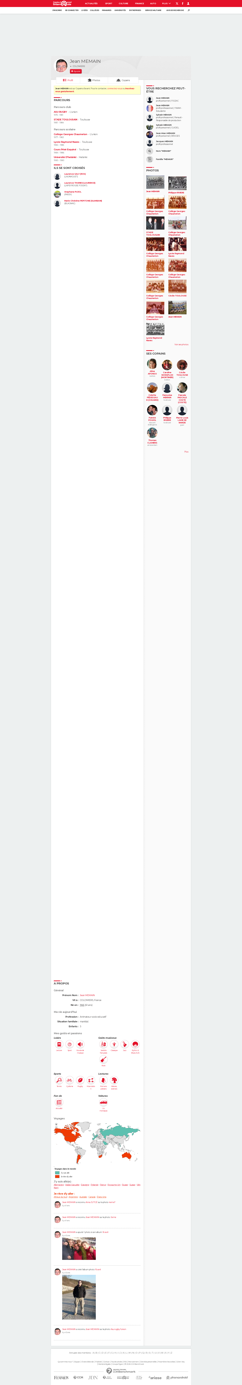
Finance (139, 3)
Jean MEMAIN (69, 1202)
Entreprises (135, 10)
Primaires (106, 10)
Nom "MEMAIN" (163, 151)
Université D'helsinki (65, 157)
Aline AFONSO (152, 372)
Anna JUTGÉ (91, 1202)
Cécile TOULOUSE (177, 296)
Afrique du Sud (60, 1197)
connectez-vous (114, 88)
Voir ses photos (181, 344)
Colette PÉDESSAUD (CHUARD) (152, 397)
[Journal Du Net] (93, 1377)
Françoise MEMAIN (167, 396)
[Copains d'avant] (123, 1377)
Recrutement (133, 1362)
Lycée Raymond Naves (66, 142)
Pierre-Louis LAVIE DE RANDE (182, 420)
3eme (113, 1217)
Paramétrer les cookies (166, 1362)
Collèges (94, 10)
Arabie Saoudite (72, 1185)
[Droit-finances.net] (107, 1377)
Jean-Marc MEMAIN (165, 133)
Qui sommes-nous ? (65, 1362)
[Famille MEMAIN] (149, 159)
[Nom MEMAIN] (149, 151)
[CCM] (78, 1377)
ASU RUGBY (60, 112)
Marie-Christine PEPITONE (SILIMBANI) (83, 201)
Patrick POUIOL (152, 419)
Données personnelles (148, 1362)
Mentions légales (104, 1364)
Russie (125, 1185)
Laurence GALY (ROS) (75, 174)
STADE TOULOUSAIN (65, 119)
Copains (126, 80)
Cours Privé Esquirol (65, 149)
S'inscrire (57, 10)
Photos (96, 80)
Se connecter (71, 10)
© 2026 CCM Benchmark (134, 1364)
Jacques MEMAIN (164, 141)
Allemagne (59, 1185)
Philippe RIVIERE (176, 193)
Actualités (91, 3)
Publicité (98, 1362)
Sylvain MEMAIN (163, 115)
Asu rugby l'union (118, 1329)
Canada (92, 1197)
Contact (106, 1362)
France (103, 1185)
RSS (125, 1362)
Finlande (94, 1185)
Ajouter (77, 71)
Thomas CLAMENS (152, 441)
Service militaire (153, 10)
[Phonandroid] (177, 1377)
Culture (123, 3)
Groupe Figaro (117, 1364)
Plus (165, 3)
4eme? (112, 1202)
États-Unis (101, 1197)
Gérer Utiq (180, 1362)
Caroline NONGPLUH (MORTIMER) (167, 375)
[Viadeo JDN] (139, 1377)
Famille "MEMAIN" (164, 159)
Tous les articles (116, 1362)
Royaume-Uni (114, 1185)
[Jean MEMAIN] (61, 66)
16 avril (105, 1232)
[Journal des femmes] (61, 1377)
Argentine (73, 1197)
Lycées (84, 10)
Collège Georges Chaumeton (70, 134)
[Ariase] (155, 1377)
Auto (153, 3)
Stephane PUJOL (72, 192)
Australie (83, 1197)
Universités (120, 10)
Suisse (132, 1185)
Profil (70, 80)
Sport (108, 3)
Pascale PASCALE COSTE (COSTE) (182, 399)
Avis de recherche (175, 10)
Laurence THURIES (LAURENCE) (79, 183)
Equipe (77, 1362)
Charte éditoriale (87, 1362)
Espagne (85, 1185)
